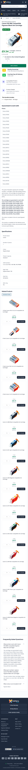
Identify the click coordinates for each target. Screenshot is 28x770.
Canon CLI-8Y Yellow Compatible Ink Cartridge (14, 505)
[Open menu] (1, 2)
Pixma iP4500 (6, 124)
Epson (14, 10)
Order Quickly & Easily (14, 712)
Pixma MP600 (6, 157)
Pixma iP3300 (6, 111)
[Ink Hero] (7, 2)
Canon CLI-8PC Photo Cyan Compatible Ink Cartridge (13, 590)
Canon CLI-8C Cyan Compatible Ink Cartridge (13, 450)
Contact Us (17, 728)
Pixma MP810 (6, 174)
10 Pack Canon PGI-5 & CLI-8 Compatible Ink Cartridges (13, 311)
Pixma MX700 (6, 180)
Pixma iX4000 (6, 137)
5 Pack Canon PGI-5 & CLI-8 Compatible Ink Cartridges (13, 367)
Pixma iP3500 (6, 114)
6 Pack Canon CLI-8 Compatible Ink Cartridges (14, 338)
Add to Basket (18, 66)
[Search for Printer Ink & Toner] (25, 6)
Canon (8, 10)
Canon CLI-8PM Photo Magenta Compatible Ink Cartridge (14, 618)
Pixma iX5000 (6, 141)
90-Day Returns (14, 708)
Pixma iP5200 (6, 127)
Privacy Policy (9, 763)
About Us (3, 721)
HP (18, 10)
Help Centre (18, 721)
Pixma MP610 (6, 164)
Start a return (18, 726)
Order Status (4, 741)
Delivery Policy (4, 730)
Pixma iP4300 (6, 121)
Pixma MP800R (6, 170)
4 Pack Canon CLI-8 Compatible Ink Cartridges (14, 394)
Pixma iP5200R (6, 131)
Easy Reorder (4, 739)
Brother (3, 10)
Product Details (10, 89)
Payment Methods (5, 728)
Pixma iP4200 (6, 118)
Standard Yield (6, 294)
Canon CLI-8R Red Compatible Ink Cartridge (13, 561)
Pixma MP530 (6, 154)
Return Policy (18, 724)
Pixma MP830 (6, 177)
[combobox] (14, 6)
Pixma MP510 (6, 147)
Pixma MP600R (6, 160)
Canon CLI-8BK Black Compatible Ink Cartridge (14, 422)
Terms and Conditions (18, 763)
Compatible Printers (11, 81)
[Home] (1, 18)
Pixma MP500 (6, 144)
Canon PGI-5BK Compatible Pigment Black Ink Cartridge (17, 18)
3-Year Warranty (14, 705)
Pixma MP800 (6, 167)
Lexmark (23, 10)
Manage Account (5, 736)
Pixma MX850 (6, 184)
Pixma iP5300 (6, 134)
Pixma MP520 (6, 151)
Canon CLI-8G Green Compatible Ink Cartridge (14, 533)
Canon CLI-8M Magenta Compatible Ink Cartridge (12, 478)
